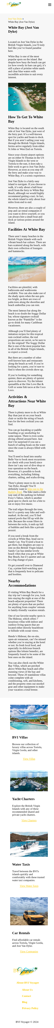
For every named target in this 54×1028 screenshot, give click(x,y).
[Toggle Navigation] (49, 4)
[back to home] (14, 4)
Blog (24, 1002)
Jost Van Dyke (15, 18)
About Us (27, 989)
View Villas (29, 758)
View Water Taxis (29, 885)
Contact (26, 996)
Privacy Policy (30, 1008)
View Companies (29, 951)
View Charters (29, 820)
